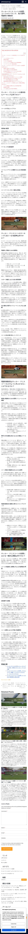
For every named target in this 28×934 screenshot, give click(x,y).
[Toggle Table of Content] (23, 53)
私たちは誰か (4, 862)
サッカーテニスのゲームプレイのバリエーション (12, 871)
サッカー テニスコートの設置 (5, 679)
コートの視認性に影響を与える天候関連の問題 (12, 85)
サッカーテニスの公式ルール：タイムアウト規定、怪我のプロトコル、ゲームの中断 (16, 667)
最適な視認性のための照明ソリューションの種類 (13, 77)
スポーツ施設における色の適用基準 (10, 69)
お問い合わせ (4, 858)
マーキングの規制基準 (8, 61)
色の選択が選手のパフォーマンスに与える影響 (12, 71)
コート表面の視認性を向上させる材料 (11, 80)
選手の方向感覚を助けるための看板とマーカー (12, 78)
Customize (13, 923)
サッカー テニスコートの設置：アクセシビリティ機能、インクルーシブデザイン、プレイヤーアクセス (16, 672)
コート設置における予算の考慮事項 (10, 88)
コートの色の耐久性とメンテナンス (10, 72)
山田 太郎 (11, 18)
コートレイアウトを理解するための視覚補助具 (12, 62)
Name (3, 827)
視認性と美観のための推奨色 (9, 68)
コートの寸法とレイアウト (9, 58)
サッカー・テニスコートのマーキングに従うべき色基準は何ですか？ (13, 66)
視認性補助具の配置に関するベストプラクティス (13, 81)
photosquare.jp (5, 1)
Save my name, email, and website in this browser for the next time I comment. (12, 844)
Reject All (13, 927)
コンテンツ (3, 860)
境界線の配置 (6, 59)
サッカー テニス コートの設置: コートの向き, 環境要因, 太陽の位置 (16, 676)
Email (3, 833)
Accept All (13, 930)
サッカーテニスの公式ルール (7, 873)
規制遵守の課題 (6, 87)
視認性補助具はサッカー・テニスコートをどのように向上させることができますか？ (13, 74)
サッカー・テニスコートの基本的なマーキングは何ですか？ (13, 56)
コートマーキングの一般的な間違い (10, 64)
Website (3, 838)
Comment (4, 811)
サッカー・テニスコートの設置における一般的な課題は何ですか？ (13, 83)
